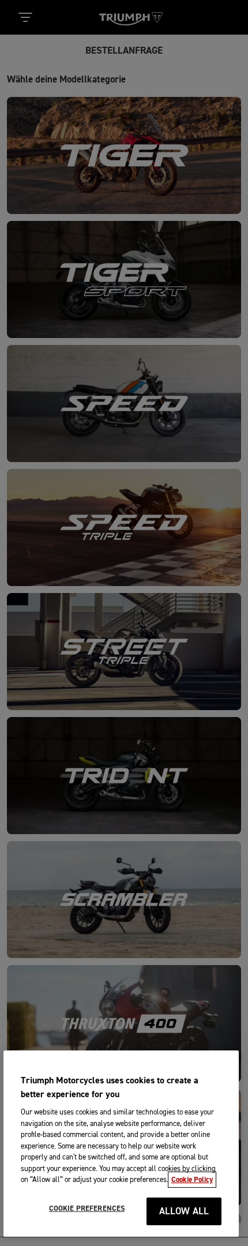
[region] (121, 1143)
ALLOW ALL (184, 1212)
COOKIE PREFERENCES (87, 1208)
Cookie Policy (192, 1179)
